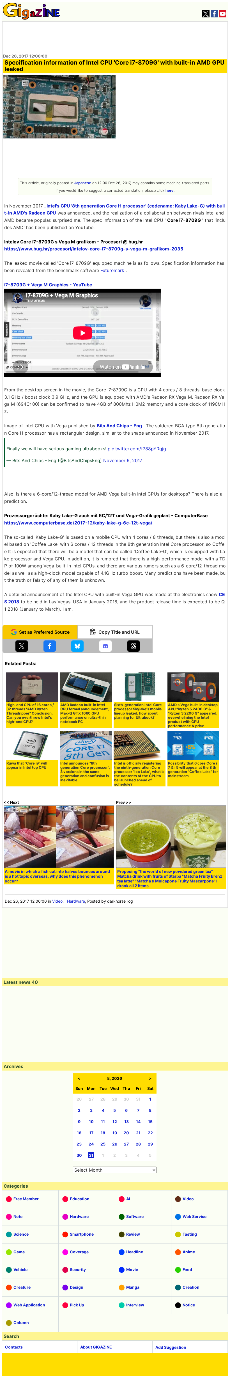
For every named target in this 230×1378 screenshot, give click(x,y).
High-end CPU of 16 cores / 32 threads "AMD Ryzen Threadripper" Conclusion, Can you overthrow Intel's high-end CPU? (30, 713)
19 (114, 1132)
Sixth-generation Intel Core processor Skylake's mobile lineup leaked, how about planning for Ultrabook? (138, 711)
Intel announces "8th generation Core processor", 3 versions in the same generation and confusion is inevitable (85, 771)
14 (138, 1121)
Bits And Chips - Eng (119, 425)
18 (103, 1132)
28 (138, 1144)
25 (102, 1144)
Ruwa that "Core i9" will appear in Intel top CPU (26, 765)
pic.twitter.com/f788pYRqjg (137, 448)
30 (79, 1155)
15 (150, 1121)
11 (103, 1121)
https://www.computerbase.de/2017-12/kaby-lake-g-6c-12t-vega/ (78, 523)
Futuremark (112, 270)
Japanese (82, 183)
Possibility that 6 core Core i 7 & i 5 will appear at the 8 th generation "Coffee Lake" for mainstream (193, 769)
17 (91, 1132)
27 (126, 1144)
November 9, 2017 (122, 460)
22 (150, 1132)
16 (79, 1132)
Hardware (76, 901)
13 (126, 1121)
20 (126, 1132)
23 (79, 1144)
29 (150, 1144)
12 (114, 1121)
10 (91, 1121)
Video (57, 901)
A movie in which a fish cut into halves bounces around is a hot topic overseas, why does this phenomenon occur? (57, 876)
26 (114, 1144)
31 (91, 1155)
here (169, 190)
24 (91, 1144)
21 (138, 1132)
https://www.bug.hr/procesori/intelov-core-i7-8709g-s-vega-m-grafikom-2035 (93, 249)
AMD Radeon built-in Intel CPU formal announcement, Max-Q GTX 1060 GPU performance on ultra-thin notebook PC (84, 713)
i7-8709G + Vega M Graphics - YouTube (48, 285)
